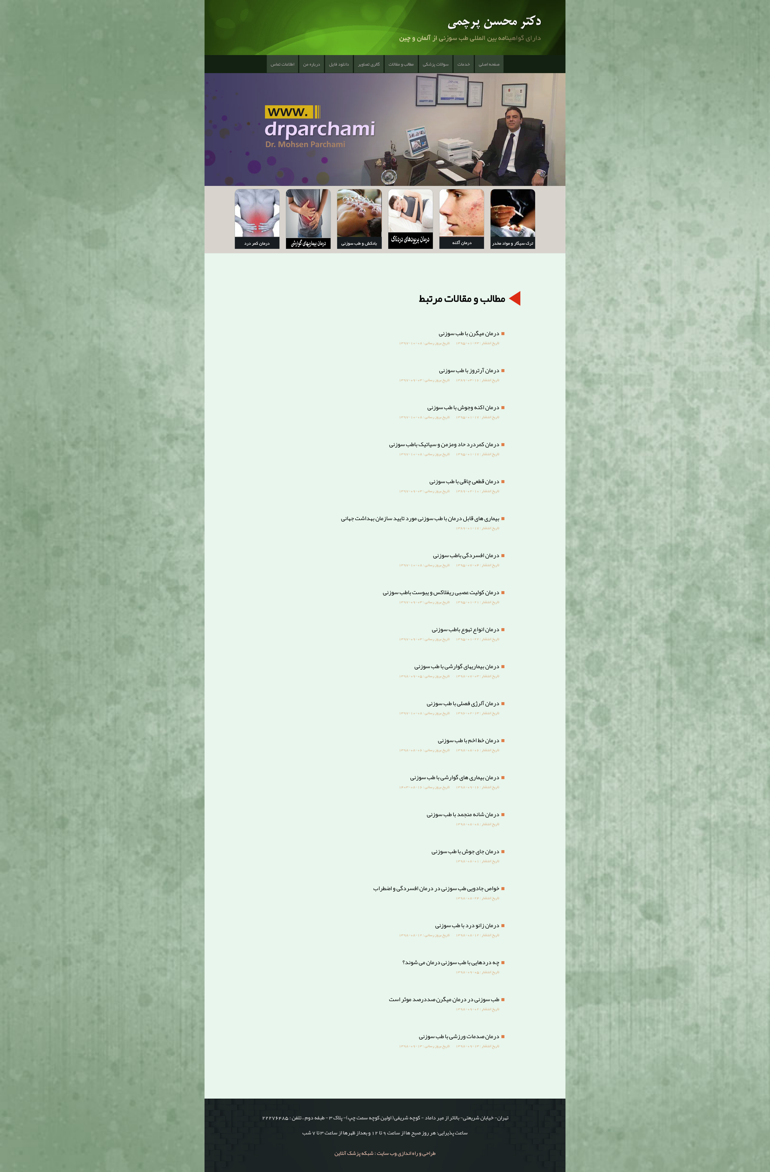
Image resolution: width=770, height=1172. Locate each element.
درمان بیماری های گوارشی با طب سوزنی (454, 777)
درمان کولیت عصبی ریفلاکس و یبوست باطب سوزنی (441, 592)
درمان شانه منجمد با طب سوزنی (463, 814)
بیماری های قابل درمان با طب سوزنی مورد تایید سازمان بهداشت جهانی (420, 518)
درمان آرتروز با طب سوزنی (469, 370)
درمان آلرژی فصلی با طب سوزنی (463, 703)
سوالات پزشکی (435, 64)
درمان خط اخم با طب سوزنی (468, 740)
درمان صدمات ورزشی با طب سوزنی (459, 1036)
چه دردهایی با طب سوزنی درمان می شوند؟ (450, 962)
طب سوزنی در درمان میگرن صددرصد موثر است (444, 999)
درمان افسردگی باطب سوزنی (466, 555)
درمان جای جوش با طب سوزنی (465, 851)
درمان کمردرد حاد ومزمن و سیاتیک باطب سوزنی (444, 444)
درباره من (311, 64)
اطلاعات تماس (282, 64)
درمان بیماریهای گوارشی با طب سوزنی (456, 666)
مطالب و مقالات (401, 64)
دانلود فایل (339, 64)
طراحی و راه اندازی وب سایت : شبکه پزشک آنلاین (385, 1153)
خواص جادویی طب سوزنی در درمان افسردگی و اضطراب (436, 888)
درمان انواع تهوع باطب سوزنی (465, 629)
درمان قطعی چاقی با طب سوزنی (464, 481)
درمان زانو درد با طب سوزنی (467, 925)
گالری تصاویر (369, 64)
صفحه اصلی (489, 64)
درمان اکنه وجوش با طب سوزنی (463, 407)
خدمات (463, 64)
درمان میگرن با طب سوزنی (469, 333)
